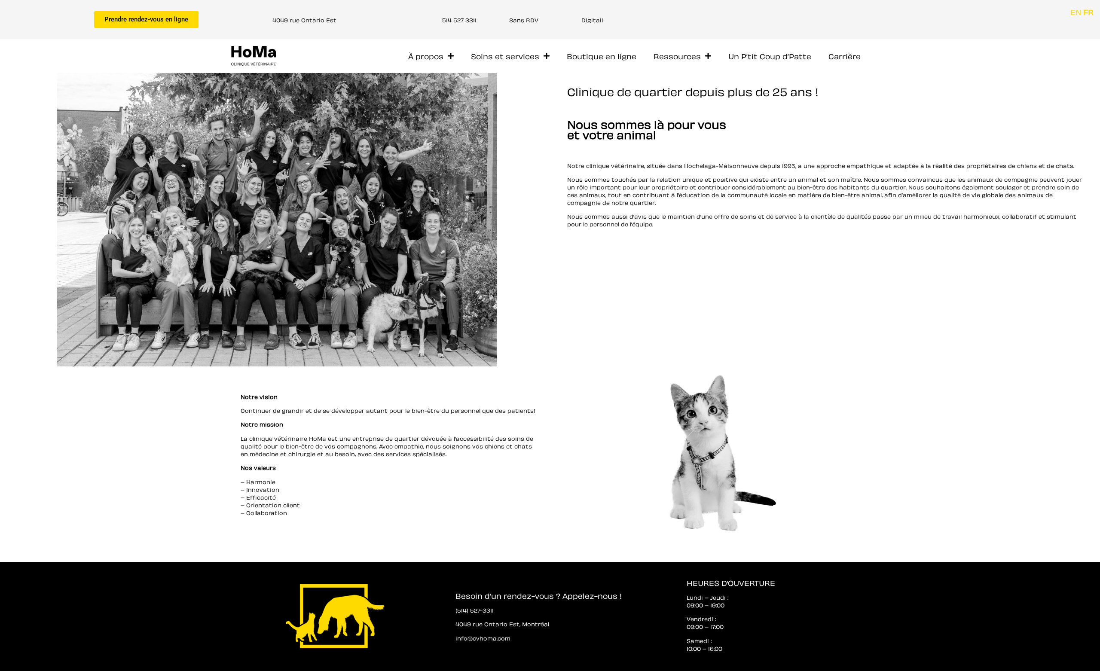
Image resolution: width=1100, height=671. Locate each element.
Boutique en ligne (601, 55)
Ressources (677, 55)
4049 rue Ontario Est (304, 19)
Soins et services (505, 55)
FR (1088, 11)
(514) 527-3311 (474, 610)
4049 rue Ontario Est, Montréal (502, 623)
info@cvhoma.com (482, 638)
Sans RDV (523, 19)
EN (1075, 11)
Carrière (844, 55)
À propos (425, 55)
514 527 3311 (459, 19)
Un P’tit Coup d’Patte (769, 55)
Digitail (592, 19)
